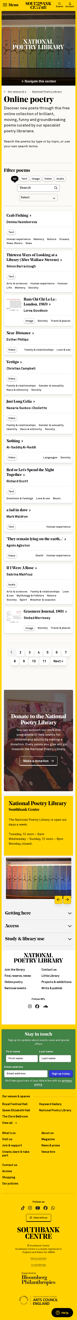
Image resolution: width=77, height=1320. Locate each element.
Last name (46, 1051)
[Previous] (59, 900)
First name (13, 1051)
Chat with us (40, 1218)
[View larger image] (38, 878)
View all (7, 1123)
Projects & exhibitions (56, 982)
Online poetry (14, 982)
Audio (60, 178)
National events (15, 988)
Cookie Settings (38, 1265)
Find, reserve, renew (18, 976)
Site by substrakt (38, 1259)
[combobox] (39, 197)
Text (24, 178)
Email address (13, 1067)
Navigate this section (40, 81)
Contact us (48, 969)
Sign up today (61, 1073)
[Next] (67, 900)
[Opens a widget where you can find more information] (62, 1313)
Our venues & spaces (21, 92)
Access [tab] (12, 926)
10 (34, 661)
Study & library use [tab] (24, 939)
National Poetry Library (47, 92)
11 (44, 661)
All (14, 178)
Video (48, 178)
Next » (58, 661)
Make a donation (36, 761)
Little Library (50, 976)
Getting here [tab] (18, 913)
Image (36, 178)
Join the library (15, 969)
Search (59, 7)
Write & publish (51, 988)
